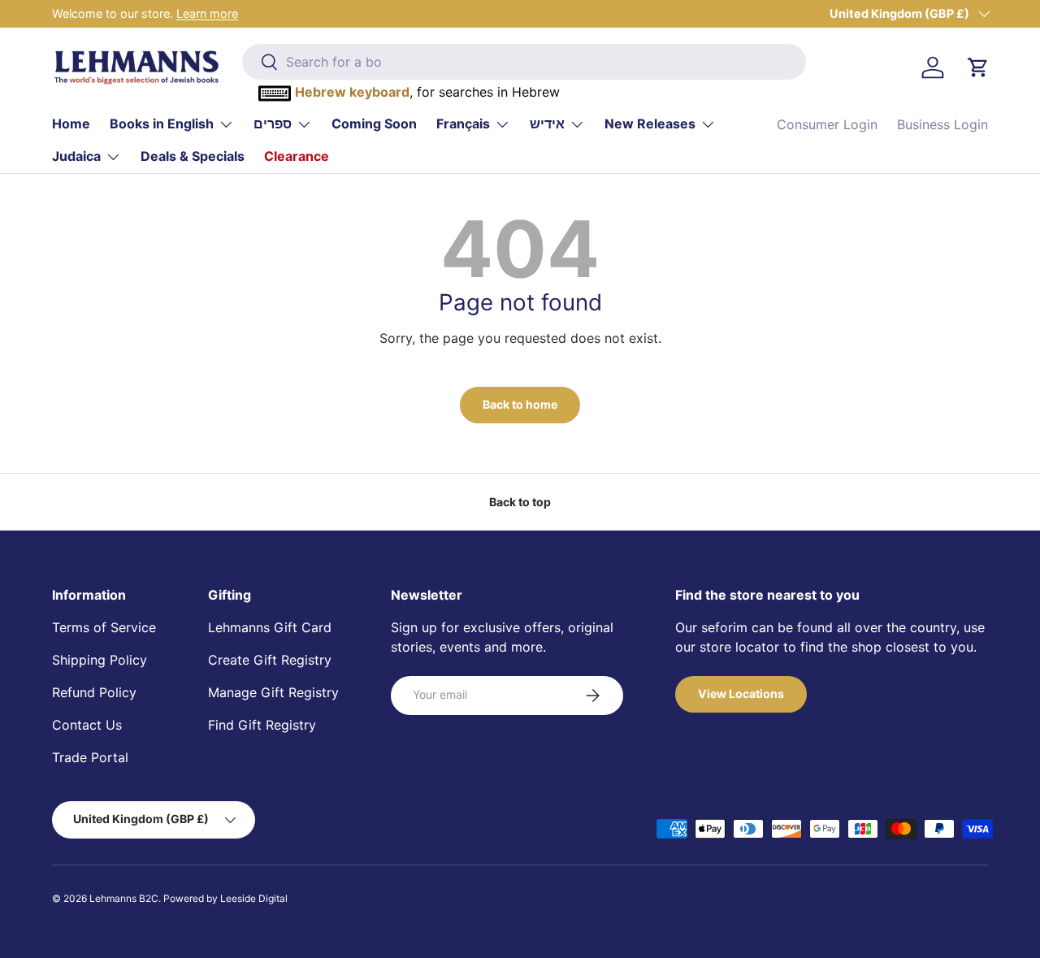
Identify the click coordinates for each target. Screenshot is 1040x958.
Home (71, 123)
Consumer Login (827, 124)
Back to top (520, 502)
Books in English (162, 123)
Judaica (76, 156)
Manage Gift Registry (273, 692)
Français (463, 123)
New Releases (650, 123)
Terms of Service (104, 627)
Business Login (942, 124)
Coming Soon (374, 123)
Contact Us (87, 725)
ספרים (273, 123)
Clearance (296, 156)
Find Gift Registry (262, 725)
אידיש (547, 123)
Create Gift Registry (270, 660)
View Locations (741, 693)
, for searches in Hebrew (427, 92)
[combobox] (524, 62)
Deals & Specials (193, 156)
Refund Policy (94, 692)
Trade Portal (90, 757)
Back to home (520, 404)
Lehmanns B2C (123, 898)
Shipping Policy (99, 660)
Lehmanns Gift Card (270, 627)
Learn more (207, 13)
